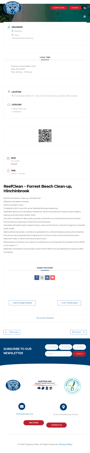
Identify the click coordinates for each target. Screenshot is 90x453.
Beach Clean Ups (19, 109)
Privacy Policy (65, 444)
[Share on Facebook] (36, 277)
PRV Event (13, 332)
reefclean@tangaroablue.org (22, 38)
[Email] (52, 277)
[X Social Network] (42, 277)
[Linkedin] (47, 277)
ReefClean (17, 112)
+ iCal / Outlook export (69, 303)
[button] (84, 8)
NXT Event (76, 332)
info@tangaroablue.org (24, 414)
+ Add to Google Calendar (22, 303)
